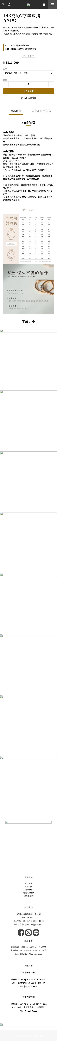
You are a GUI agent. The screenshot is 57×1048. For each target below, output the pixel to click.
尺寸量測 (28, 883)
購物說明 (28, 889)
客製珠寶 (28, 886)
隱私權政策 (28, 895)
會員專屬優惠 (28, 892)
